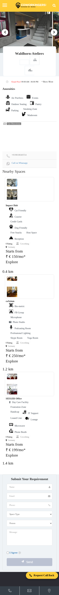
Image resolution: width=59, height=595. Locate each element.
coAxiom (10, 301)
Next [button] (54, 32)
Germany (11, 247)
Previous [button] (5, 32)
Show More (48, 82)
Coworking (24, 244)
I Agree (14, 552)
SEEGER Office (14, 398)
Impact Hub (12, 205)
